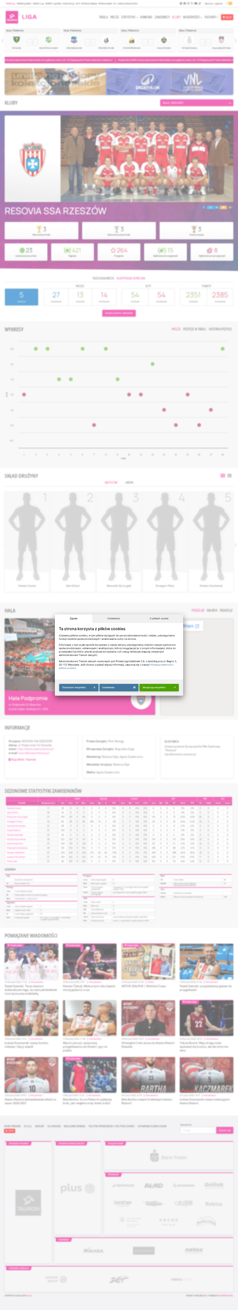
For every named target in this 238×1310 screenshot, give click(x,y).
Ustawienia (113, 618)
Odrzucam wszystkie (74, 687)
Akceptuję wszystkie (154, 687)
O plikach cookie (159, 618)
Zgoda (73, 618)
